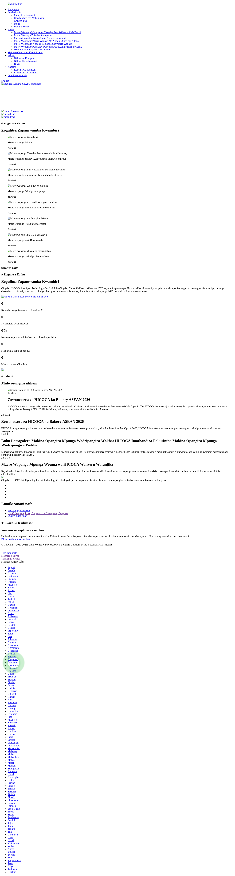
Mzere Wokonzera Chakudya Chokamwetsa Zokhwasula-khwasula (48, 46)
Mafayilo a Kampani (24, 15)
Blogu (17, 64)
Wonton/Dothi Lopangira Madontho (32, 49)
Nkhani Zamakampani (25, 61)
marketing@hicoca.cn (19, 510)
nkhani (11, 55)
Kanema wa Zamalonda (26, 72)
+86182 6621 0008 (17, 516)
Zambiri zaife (14, 12)
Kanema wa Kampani (25, 69)
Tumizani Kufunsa (10, 558)
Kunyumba (13, 9)
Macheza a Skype (10, 555)
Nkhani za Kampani (24, 58)
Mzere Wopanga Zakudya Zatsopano (32, 35)
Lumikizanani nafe (17, 75)
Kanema (12, 66)
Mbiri (17, 23)
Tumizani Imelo (9, 553)
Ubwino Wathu (22, 26)
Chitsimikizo (20, 20)
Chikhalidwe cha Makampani (29, 18)
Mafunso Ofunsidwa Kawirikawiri (25, 52)
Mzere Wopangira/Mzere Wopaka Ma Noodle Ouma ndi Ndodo (46, 41)
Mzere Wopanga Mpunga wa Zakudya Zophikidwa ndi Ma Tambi (47, 32)
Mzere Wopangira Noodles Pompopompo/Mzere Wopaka (43, 43)
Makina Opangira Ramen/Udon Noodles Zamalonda (40, 38)
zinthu (11, 29)
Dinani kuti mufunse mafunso (16, 539)
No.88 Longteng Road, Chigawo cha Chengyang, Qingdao (38, 513)
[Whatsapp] (13, 662)
